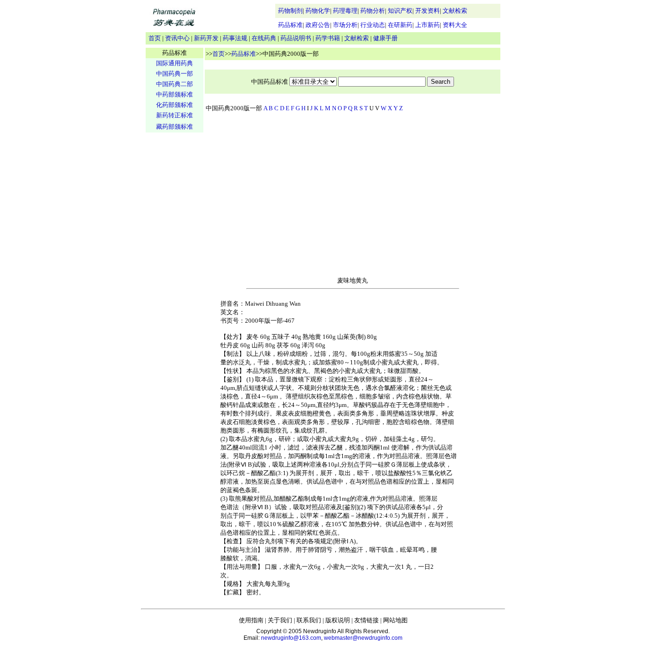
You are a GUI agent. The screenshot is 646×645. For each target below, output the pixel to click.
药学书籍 (327, 38)
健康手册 (385, 38)
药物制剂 (290, 10)
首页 (154, 38)
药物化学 (318, 10)
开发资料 (427, 10)
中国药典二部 (174, 84)
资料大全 (455, 24)
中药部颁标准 (174, 94)
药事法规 (235, 38)
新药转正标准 (174, 115)
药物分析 (372, 10)
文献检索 (455, 10)
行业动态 (372, 24)
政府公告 (318, 24)
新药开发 (206, 38)
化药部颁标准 (174, 104)
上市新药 (427, 24)
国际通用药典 (174, 63)
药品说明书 (295, 38)
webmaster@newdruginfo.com (363, 638)
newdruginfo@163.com (291, 638)
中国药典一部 (174, 73)
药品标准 (290, 24)
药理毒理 (345, 10)
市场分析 (345, 24)
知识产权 (400, 10)
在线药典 (264, 38)
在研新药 (400, 24)
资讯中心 (177, 38)
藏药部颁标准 (174, 126)
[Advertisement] (174, 282)
